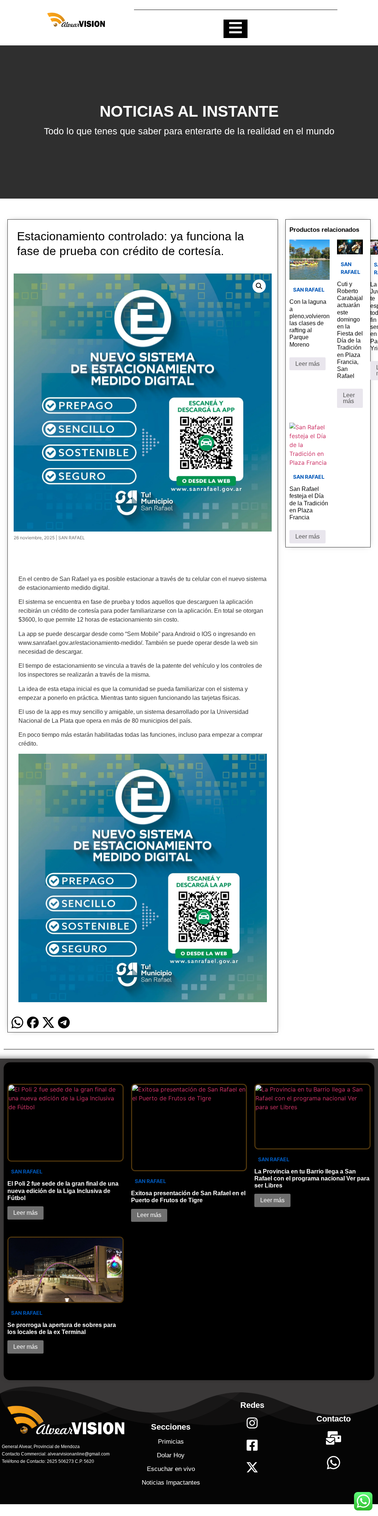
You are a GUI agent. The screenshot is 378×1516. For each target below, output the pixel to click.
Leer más (307, 364)
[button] (259, 286)
